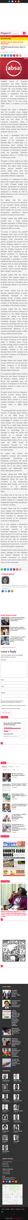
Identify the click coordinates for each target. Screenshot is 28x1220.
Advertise (7, 1209)
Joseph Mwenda (6, 1080)
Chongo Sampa (17, 1121)
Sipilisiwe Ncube (17, 1080)
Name (2, 680)
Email (2, 686)
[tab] (4, 766)
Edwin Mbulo (16, 1141)
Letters (2, 1209)
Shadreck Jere (5, 1110)
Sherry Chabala (5, 1121)
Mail (2, 1211)
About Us (12, 1209)
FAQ (8, 36)
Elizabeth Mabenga (18, 1131)
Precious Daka (5, 1131)
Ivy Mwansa (5, 1141)
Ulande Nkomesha (18, 1090)
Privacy (22, 1209)
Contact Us (18, 1209)
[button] (24, 33)
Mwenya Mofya (5, 1100)
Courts (25, 58)
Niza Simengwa (5, 1151)
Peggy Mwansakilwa (18, 1110)
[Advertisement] (14, 17)
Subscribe (4, 36)
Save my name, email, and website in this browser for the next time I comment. (12, 701)
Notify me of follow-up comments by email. (14, 705)
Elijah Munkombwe (18, 1100)
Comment (4, 660)
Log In (11, 36)
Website (3, 692)
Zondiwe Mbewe (5, 52)
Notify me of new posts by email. (11, 708)
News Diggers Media (17, 1218)
